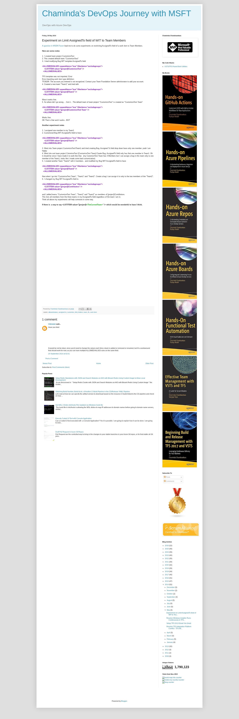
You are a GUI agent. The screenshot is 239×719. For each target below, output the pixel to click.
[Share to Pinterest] (90, 309)
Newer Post (47, 363)
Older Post (149, 363)
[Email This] (80, 309)
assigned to (62, 312)
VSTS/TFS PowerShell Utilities (175, 67)
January (170, 642)
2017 (167, 575)
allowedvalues (53, 312)
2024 (167, 552)
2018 (167, 571)
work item (93, 312)
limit (76, 312)
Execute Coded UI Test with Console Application (73, 418)
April (169, 633)
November (171, 590)
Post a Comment (52, 359)
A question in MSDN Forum (53, 46)
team (85, 312)
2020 (167, 565)
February (170, 639)
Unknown (52, 324)
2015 (167, 581)
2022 (167, 558)
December (171, 587)
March (169, 636)
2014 (167, 585)
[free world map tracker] (172, 678)
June (169, 607)
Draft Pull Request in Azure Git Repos (69, 432)
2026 (167, 546)
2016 (167, 578)
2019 (167, 568)
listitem (80, 312)
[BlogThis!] (82, 309)
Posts (168, 477)
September (171, 597)
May (168, 610)
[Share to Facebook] (87, 309)
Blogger (124, 701)
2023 (167, 555)
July (168, 604)
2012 (167, 650)
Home (98, 363)
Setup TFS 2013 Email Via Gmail (179, 623)
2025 (167, 549)
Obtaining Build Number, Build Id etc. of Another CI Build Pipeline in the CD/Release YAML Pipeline (92, 392)
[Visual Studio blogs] (177, 517)
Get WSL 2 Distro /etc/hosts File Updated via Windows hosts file (79, 405)
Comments (170, 481)
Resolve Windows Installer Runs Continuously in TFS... (179, 619)
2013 (167, 646)
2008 (167, 656)
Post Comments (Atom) (61, 367)
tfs (88, 312)
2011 (167, 653)
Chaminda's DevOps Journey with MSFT (116, 13)
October (170, 594)
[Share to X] (85, 309)
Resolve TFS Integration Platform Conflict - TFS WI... (179, 627)
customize (70, 312)
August (169, 600)
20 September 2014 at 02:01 (59, 354)
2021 (167, 562)
